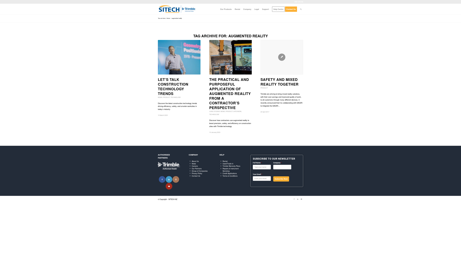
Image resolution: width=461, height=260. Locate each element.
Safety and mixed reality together (280, 82)
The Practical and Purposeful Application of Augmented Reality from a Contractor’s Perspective (230, 93)
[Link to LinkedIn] (169, 179)
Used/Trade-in (228, 163)
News (160, 97)
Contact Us (196, 176)
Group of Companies (200, 171)
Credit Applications (230, 173)
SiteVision (237, 111)
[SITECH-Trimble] (177, 9)
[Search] (301, 9)
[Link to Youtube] (169, 186)
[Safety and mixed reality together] (282, 57)
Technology (176, 97)
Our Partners (197, 168)
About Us (195, 161)
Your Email (257, 174)
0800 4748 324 (298, 2)
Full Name (257, 163)
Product (166, 97)
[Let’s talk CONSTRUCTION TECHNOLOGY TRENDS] (179, 57)
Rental (225, 161)
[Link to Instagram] (176, 179)
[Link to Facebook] (162, 179)
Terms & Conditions (230, 176)
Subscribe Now (281, 179)
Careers (195, 166)
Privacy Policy (197, 173)
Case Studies (214, 111)
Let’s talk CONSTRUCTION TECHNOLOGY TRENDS (173, 86)
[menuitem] (226, 9)
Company (277, 163)
